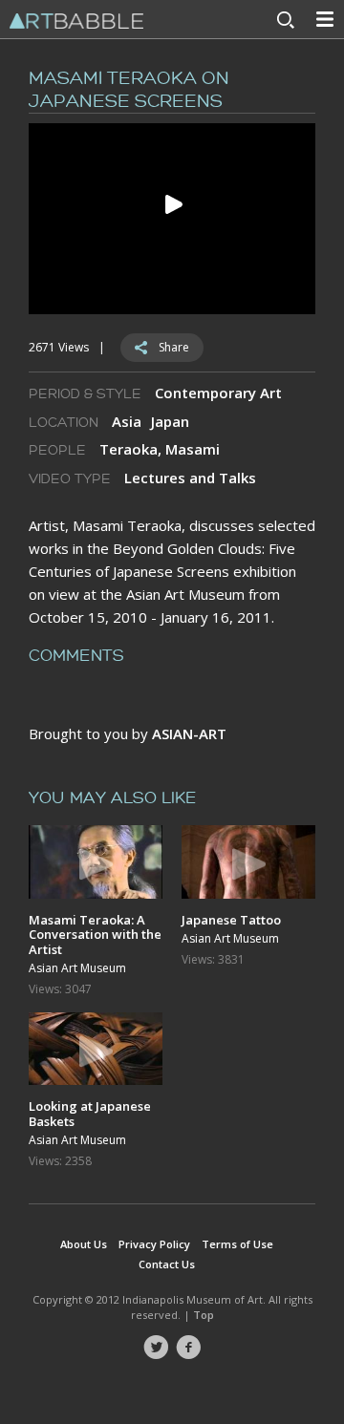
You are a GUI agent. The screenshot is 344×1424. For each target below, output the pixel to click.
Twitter (155, 1347)
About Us (83, 1244)
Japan (170, 421)
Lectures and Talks (190, 477)
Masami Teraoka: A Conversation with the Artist (95, 934)
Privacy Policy (154, 1244)
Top (203, 1314)
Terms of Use (237, 1244)
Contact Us (167, 1264)
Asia (126, 421)
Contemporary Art (218, 392)
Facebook (188, 1347)
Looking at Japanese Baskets (90, 1113)
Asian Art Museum (77, 968)
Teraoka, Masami (159, 448)
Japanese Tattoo (231, 919)
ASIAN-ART (189, 733)
